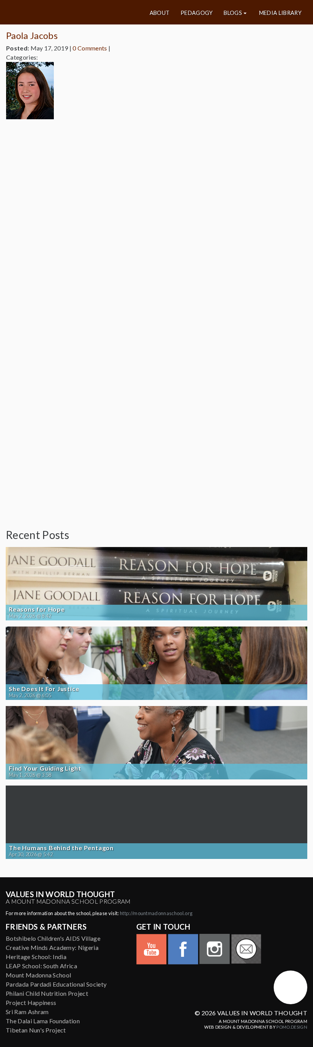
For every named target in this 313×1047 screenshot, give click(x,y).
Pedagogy (197, 13)
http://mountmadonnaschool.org (156, 913)
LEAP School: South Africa (41, 965)
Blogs (233, 13)
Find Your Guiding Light (45, 768)
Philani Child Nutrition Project (47, 993)
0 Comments (90, 48)
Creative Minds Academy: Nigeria (52, 947)
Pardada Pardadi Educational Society (56, 984)
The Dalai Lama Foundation (43, 1020)
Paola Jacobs (32, 35)
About (160, 13)
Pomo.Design (291, 1026)
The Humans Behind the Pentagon (61, 848)
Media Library (280, 13)
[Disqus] (156, 221)
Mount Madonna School (38, 975)
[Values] (55, 12)
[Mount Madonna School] (290, 987)
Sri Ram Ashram (27, 1011)
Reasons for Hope (37, 609)
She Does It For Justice (44, 689)
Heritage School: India (36, 956)
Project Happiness (31, 1002)
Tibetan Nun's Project (36, 1030)
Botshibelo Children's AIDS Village (53, 938)
